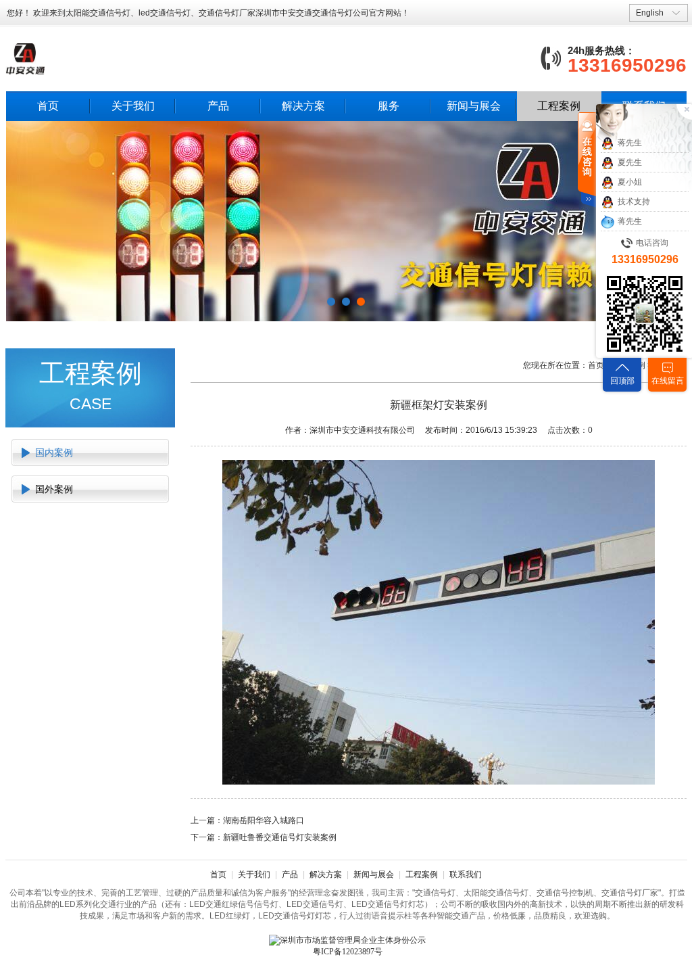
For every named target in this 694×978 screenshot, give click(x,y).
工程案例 (558, 106)
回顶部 (622, 381)
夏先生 (630, 162)
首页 (48, 106)
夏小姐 (630, 182)
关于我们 (133, 106)
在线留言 (667, 381)
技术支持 (634, 201)
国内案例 (54, 452)
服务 (388, 106)
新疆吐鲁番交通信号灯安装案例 (280, 837)
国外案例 (54, 489)
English (650, 13)
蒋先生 (630, 142)
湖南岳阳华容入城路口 (263, 820)
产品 (218, 106)
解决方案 (303, 106)
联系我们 (465, 874)
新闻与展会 (474, 106)
